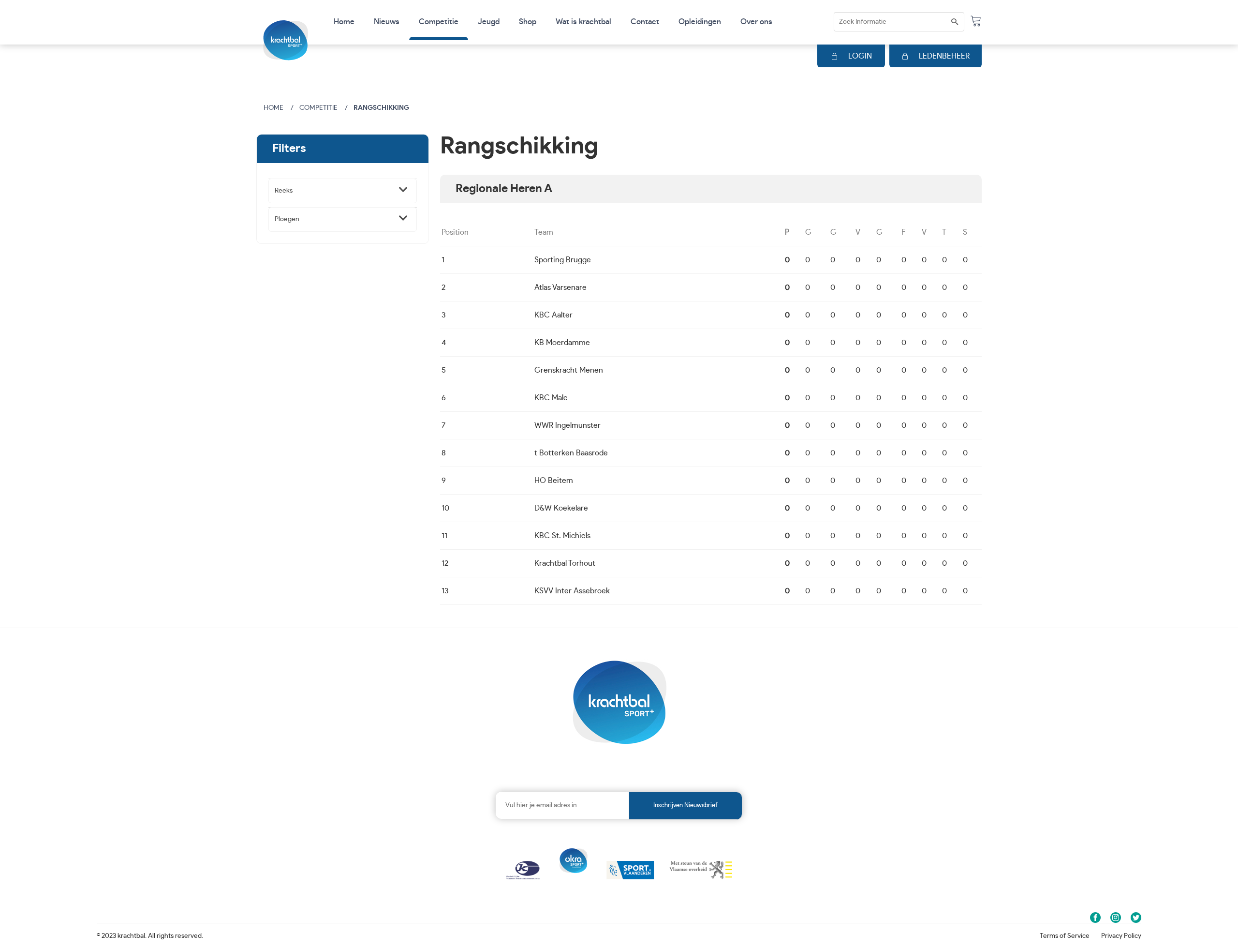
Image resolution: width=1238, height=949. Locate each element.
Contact (645, 22)
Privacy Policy (1121, 936)
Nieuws (386, 22)
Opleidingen (699, 22)
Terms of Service (1065, 936)
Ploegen (287, 219)
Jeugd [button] (489, 22)
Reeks (284, 190)
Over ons (756, 22)
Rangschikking (381, 108)
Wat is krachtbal (583, 22)
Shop (527, 22)
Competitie (318, 108)
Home (344, 22)
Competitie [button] (438, 22)
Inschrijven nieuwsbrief (685, 805)
